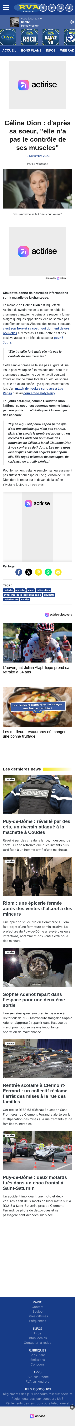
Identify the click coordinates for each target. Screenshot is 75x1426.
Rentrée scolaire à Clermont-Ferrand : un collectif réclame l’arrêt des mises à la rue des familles (35, 1093)
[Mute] (72, 22)
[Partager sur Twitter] (27, 574)
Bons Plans (31, 50)
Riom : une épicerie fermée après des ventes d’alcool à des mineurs (37, 908)
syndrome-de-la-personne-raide (22, 594)
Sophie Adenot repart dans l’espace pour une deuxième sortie (34, 1000)
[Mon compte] (69, 8)
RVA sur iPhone (38, 1377)
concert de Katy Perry (39, 393)
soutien (25, 599)
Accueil (9, 50)
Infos (51, 50)
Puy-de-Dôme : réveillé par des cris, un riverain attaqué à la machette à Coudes (36, 827)
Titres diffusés (37, 1316)
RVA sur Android (37, 1381)
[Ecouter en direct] (52, 8)
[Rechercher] (60, 8)
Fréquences (37, 1321)
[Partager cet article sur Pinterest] (37, 574)
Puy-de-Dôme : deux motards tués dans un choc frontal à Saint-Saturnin (35, 1183)
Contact (37, 1307)
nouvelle (20, 590)
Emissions (37, 1360)
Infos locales (37, 1338)
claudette (49, 594)
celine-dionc (44, 590)
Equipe (37, 1311)
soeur (31, 590)
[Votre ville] (43, 8)
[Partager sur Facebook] (17, 574)
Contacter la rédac (37, 1342)
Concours (38, 1364)
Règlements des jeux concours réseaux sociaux (37, 1394)
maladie (8, 590)
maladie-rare (11, 599)
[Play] (5, 34)
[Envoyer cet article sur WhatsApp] (47, 574)
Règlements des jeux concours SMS (37, 1399)
